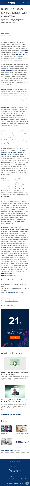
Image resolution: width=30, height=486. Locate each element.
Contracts (18, 447)
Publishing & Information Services (22, 434)
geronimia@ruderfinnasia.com (14, 292)
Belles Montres (20, 54)
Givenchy (4, 152)
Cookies (15, 481)
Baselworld (4, 119)
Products (15, 463)
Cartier (23, 150)
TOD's (26, 50)
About (14, 465)
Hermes (10, 152)
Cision (18, 483)
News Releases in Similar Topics (10, 450)
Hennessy (4, 154)
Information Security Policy (9, 479)
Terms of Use (10, 477)
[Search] (28, 2)
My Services (14, 467)
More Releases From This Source (10, 414)
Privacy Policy (19, 477)
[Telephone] (24, 2)
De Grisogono (20, 58)
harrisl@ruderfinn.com (11, 301)
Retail (2, 447)
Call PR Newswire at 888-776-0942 (15, 471)
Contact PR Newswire (15, 461)
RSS (26, 479)
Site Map (20, 479)
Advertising (4, 433)
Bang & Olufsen (17, 152)
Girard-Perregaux (23, 52)
